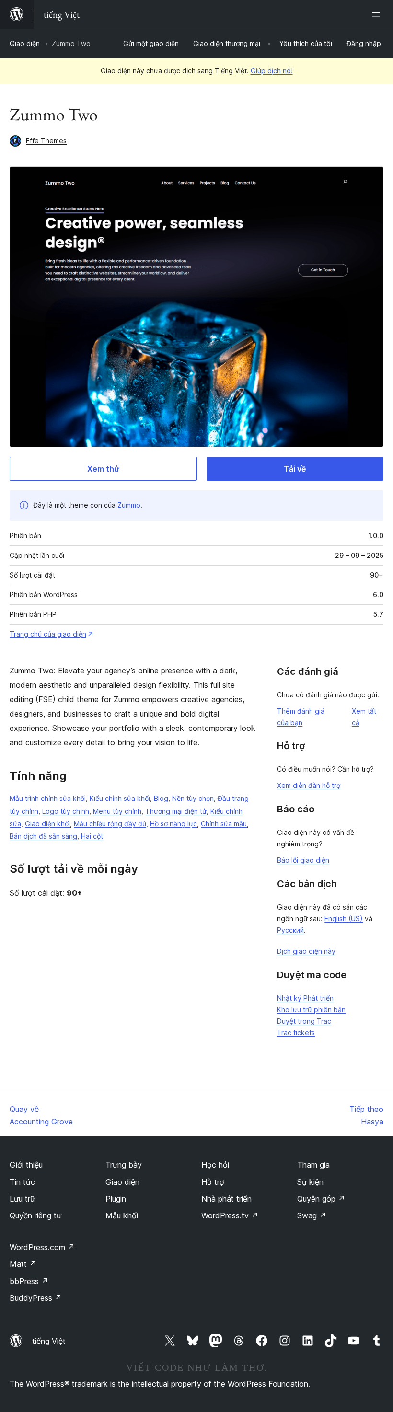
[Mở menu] (377, 14)
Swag (311, 1215)
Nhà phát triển (226, 1199)
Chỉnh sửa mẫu (224, 824)
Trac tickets (296, 1033)
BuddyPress (36, 1298)
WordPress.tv (229, 1215)
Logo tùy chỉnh (65, 811)
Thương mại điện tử (176, 811)
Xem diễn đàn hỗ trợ (308, 785)
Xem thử (103, 469)
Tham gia (313, 1164)
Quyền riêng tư (35, 1215)
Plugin (115, 1199)
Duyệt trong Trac (304, 1021)
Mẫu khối (121, 1215)
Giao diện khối (47, 824)
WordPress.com (42, 1247)
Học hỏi (215, 1164)
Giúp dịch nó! (272, 71)
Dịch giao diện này (306, 951)
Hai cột (92, 836)
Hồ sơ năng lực (173, 824)
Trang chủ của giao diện (48, 634)
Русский (290, 930)
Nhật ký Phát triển (305, 998)
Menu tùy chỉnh (117, 811)
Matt (23, 1264)
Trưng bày (123, 1164)
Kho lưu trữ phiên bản (311, 1010)
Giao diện (25, 43)
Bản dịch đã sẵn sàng (43, 836)
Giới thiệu (26, 1164)
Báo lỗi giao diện (303, 860)
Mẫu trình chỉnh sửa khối (48, 798)
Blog (161, 798)
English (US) (343, 918)
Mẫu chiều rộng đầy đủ (110, 824)
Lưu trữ (22, 1199)
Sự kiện (310, 1182)
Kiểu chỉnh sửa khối (120, 798)
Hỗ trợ (212, 1182)
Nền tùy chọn (193, 798)
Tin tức (22, 1182)
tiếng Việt (49, 1341)
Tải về (295, 469)
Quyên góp (321, 1199)
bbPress (29, 1281)
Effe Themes (46, 141)
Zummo (128, 505)
